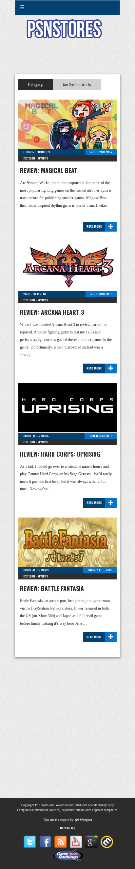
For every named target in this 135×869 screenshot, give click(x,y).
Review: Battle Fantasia (52, 588)
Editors (27, 152)
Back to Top (67, 828)
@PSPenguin (83, 820)
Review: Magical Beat (48, 170)
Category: (35, 84)
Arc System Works (77, 84)
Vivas (26, 294)
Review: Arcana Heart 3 (52, 312)
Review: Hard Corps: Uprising (60, 454)
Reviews (42, 158)
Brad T (27, 435)
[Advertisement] (67, 60)
